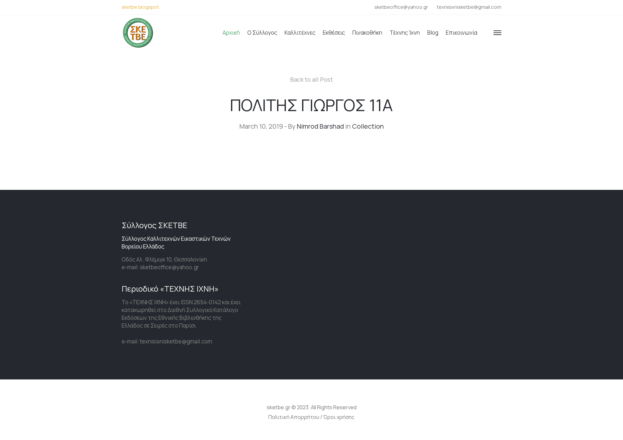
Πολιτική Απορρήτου (293, 417)
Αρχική (231, 32)
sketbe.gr (278, 407)
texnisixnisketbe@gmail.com (469, 7)
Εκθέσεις (334, 32)
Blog (432, 32)
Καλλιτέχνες (300, 32)
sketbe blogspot (140, 7)
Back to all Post (311, 79)
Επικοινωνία (461, 32)
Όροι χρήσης (339, 417)
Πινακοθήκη (367, 32)
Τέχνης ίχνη (405, 32)
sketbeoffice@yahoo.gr (401, 7)
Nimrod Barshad (320, 126)
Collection (368, 126)
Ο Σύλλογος (262, 32)
